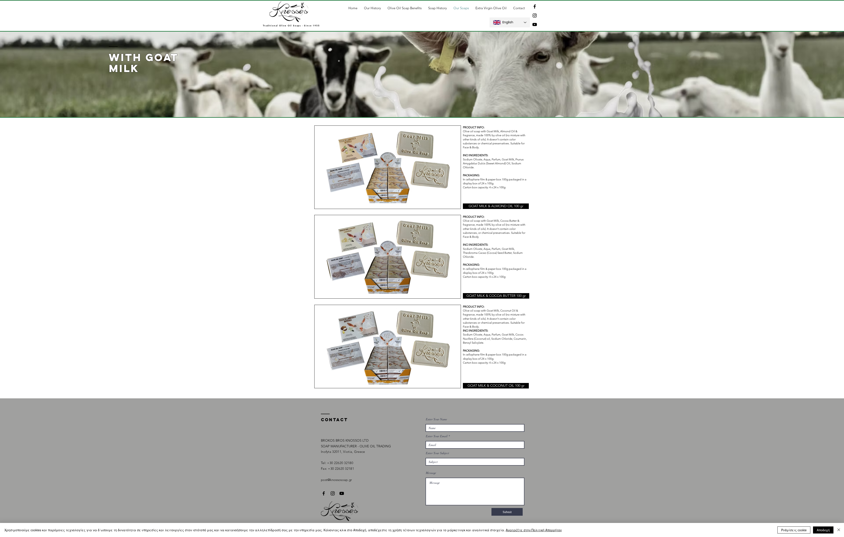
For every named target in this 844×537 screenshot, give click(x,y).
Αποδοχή (823, 530)
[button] (496, 206)
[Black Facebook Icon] (534, 6)
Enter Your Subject (437, 453)
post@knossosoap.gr (336, 480)
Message (431, 472)
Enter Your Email (436, 436)
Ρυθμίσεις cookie (794, 530)
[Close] (838, 529)
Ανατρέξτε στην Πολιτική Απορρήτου (534, 530)
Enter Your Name (436, 419)
